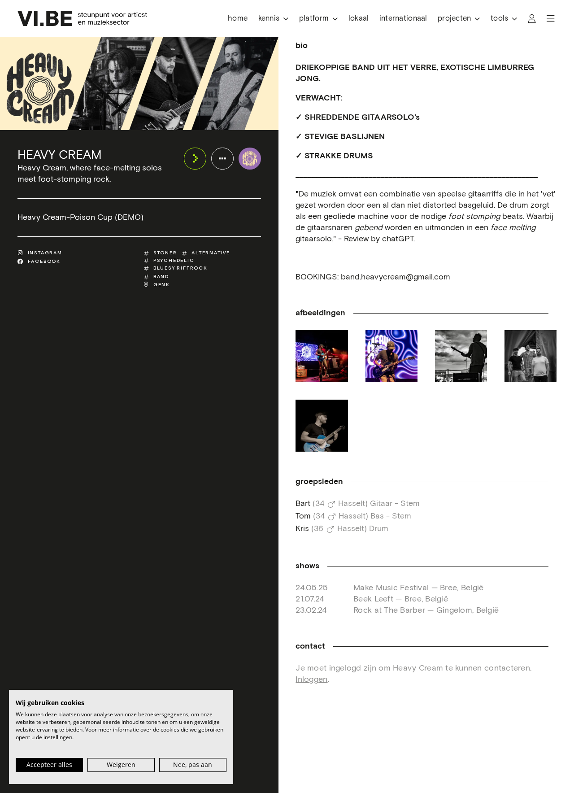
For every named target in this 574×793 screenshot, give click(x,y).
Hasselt (351, 504)
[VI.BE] (82, 18)
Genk (161, 285)
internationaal (403, 18)
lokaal (358, 18)
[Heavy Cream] (250, 159)
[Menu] (550, 18)
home (238, 18)
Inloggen (311, 679)
